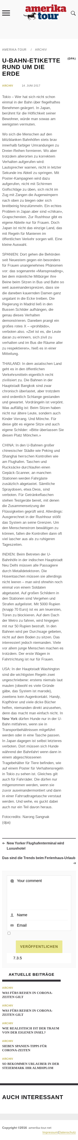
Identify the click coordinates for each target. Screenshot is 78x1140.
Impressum (50, 1132)
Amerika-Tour (14, 49)
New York (10, 719)
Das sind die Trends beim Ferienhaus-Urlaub (38, 858)
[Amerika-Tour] (44, 13)
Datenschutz (67, 1132)
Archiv (41, 49)
